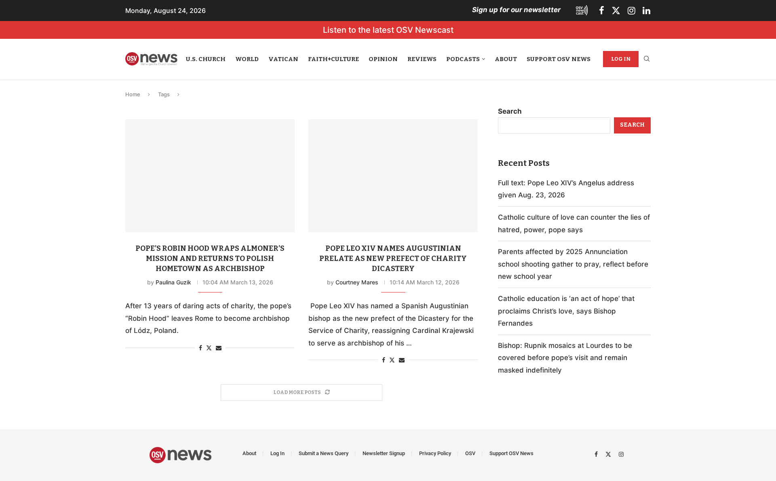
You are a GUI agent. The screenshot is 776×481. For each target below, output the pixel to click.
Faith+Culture (333, 59)
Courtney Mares (356, 282)
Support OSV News (558, 59)
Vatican (283, 59)
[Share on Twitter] (209, 347)
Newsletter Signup (384, 453)
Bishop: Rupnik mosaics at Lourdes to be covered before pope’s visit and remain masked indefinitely (565, 357)
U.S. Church (206, 59)
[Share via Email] (218, 347)
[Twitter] (616, 10)
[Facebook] (602, 10)
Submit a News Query (323, 453)
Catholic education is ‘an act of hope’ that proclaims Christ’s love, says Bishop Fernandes (566, 311)
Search (510, 111)
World (247, 59)
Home (132, 94)
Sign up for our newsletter (516, 10)
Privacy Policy (435, 453)
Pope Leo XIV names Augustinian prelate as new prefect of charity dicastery (393, 258)
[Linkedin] (646, 10)
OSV (470, 453)
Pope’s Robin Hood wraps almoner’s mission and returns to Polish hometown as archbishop (210, 258)
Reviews (421, 59)
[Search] (647, 59)
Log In (620, 59)
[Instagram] (631, 10)
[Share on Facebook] (200, 347)
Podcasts (463, 59)
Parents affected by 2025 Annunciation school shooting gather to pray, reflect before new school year (573, 264)
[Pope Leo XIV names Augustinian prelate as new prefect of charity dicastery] (393, 175)
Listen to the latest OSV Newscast (388, 30)
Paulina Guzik (173, 282)
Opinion (383, 59)
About (506, 59)
